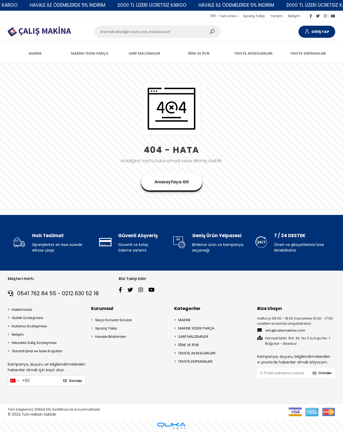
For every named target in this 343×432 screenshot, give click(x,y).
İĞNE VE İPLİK (188, 344)
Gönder (75, 380)
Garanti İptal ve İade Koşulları (37, 351)
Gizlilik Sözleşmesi (27, 317)
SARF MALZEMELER (193, 336)
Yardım (276, 15)
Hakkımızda (22, 309)
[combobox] (14, 380)
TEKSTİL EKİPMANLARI (195, 361)
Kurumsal (102, 308)
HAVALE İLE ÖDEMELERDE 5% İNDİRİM (67, 5)
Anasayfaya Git (171, 182)
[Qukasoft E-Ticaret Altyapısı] (171, 426)
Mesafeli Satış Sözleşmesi (34, 342)
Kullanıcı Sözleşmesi (29, 326)
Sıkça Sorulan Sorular (113, 320)
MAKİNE (184, 320)
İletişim (294, 15)
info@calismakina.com (285, 330)
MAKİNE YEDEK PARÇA (196, 328)
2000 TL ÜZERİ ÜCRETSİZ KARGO (152, 5)
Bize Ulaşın (269, 308)
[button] (316, 31)
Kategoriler (187, 308)
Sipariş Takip (254, 15)
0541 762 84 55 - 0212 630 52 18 (57, 293)
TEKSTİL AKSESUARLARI (196, 353)
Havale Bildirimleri (110, 336)
